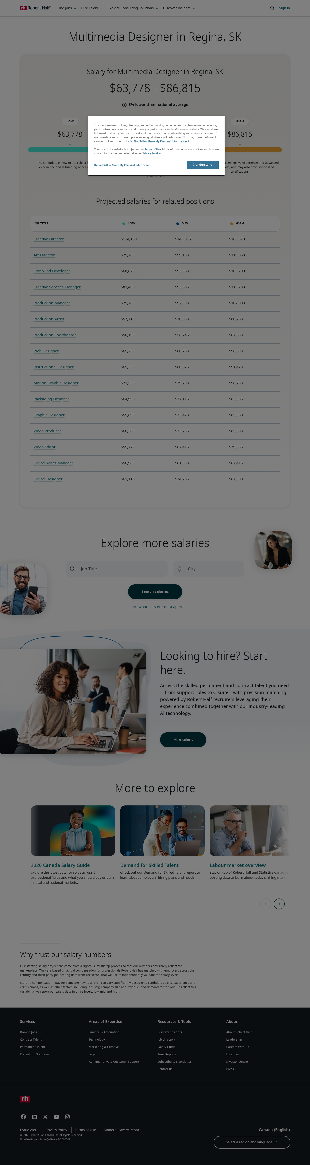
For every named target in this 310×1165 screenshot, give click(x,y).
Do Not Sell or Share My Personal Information (158, 141)
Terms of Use (153, 149)
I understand (202, 164)
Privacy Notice (151, 153)
